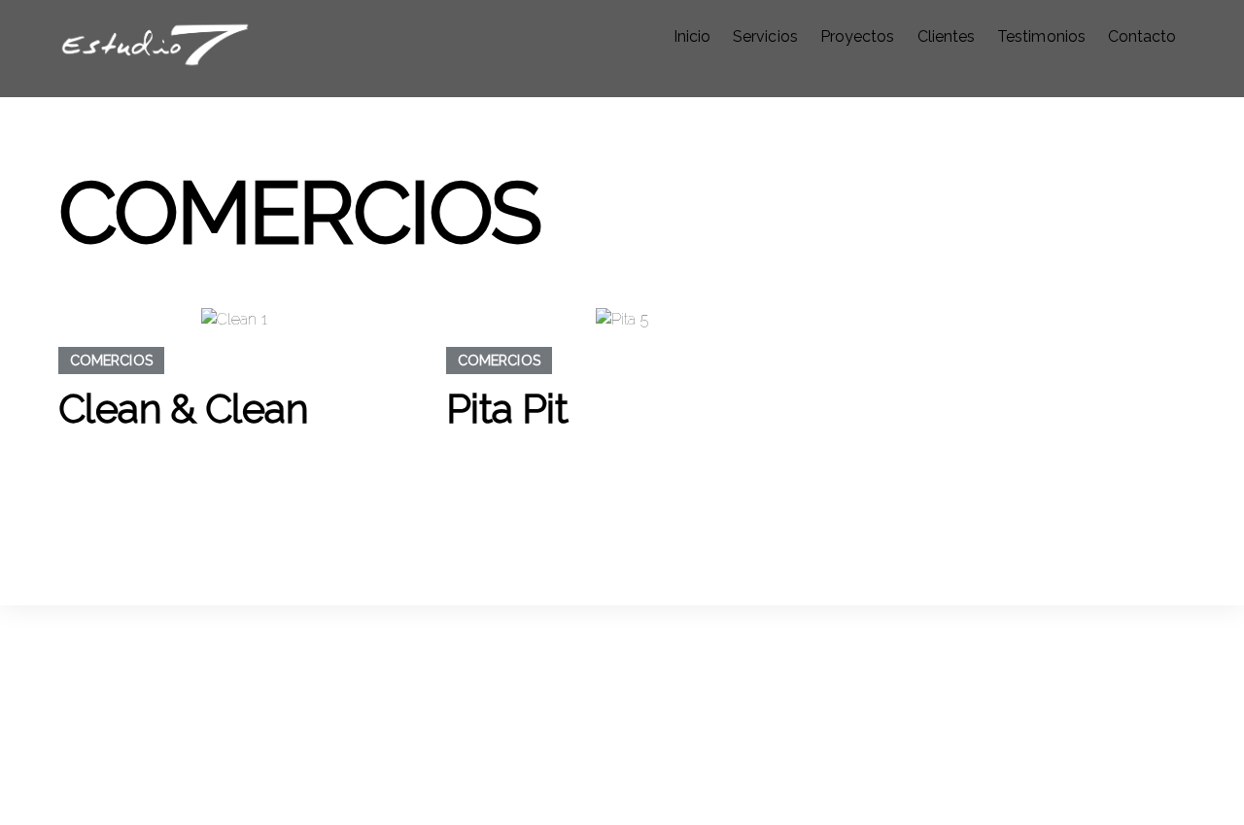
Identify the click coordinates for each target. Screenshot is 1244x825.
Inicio (692, 36)
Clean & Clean (183, 409)
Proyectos (857, 36)
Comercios (112, 360)
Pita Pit (507, 409)
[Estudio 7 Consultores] (155, 58)
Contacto (1142, 36)
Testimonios (1041, 36)
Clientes (946, 36)
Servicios (765, 36)
